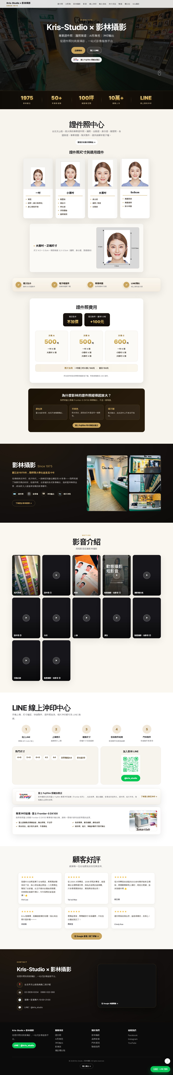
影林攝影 (77, 4)
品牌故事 (96, 1039)
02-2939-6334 (31, 992)
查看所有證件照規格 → (86, 142)
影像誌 (58, 1046)
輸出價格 (102, 4)
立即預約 (78, 50)
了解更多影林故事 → (24, 503)
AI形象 (68, 4)
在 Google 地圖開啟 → (109, 1003)
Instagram (133, 1039)
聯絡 (120, 4)
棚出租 (127, 4)
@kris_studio (130, 778)
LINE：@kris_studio (24, 1045)
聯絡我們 (96, 1046)
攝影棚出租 (60, 1050)
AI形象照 (59, 1039)
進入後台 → (86, 1066)
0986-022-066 (48, 992)
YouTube (132, 1043)
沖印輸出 (59, 1043)
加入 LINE (94, 50)
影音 (85, 4)
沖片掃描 (112, 4)
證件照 (60, 4)
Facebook (133, 1035)
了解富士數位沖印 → (149, 796)
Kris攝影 (136, 4)
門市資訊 (96, 1043)
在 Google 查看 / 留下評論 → (86, 936)
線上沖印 (93, 4)
